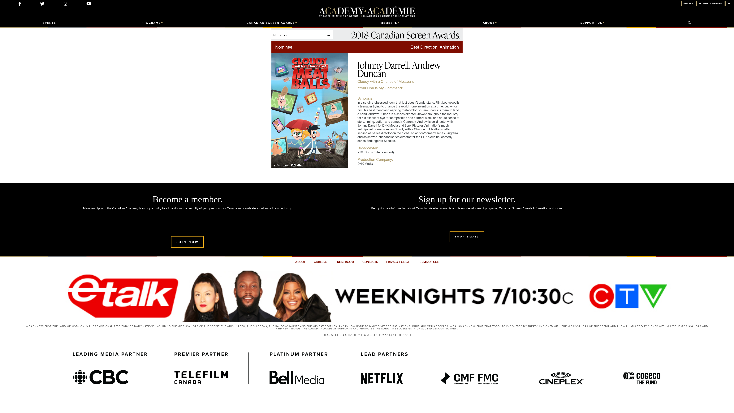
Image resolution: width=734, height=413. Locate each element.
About (489, 23)
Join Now (187, 242)
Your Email (467, 236)
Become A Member (710, 3)
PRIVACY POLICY (398, 261)
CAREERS (320, 261)
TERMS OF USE (428, 261)
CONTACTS (370, 261)
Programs (151, 23)
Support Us (591, 23)
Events (49, 23)
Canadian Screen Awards (271, 23)
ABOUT (300, 261)
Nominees (280, 35)
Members (389, 23)
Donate (688, 3)
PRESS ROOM (344, 261)
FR (729, 3)
